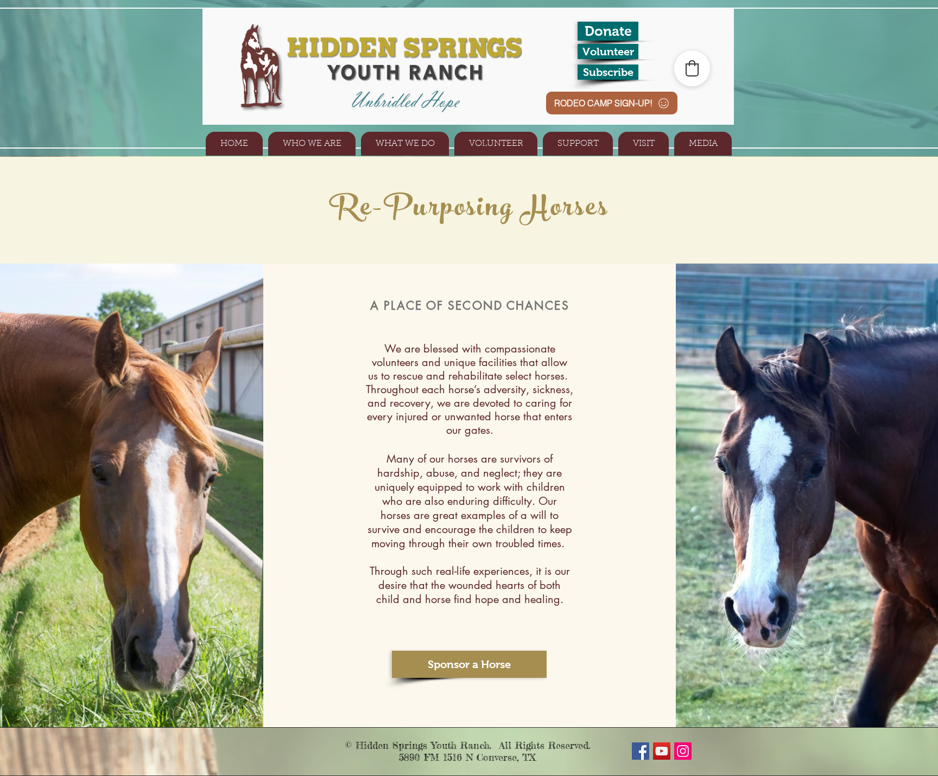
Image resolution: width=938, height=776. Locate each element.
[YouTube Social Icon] (661, 751)
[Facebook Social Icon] (640, 751)
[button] (312, 144)
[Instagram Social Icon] (683, 751)
